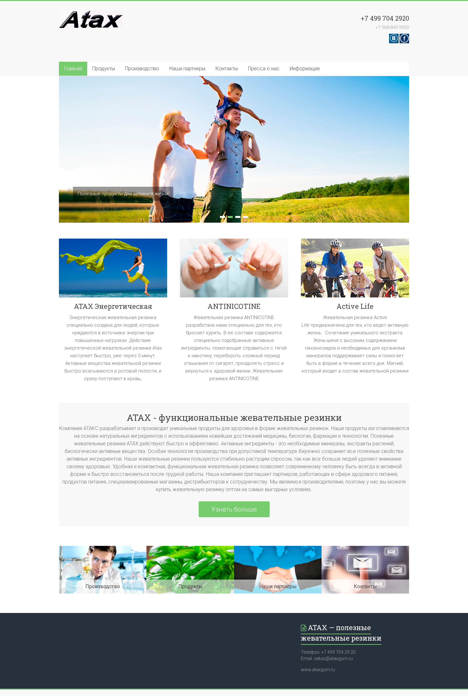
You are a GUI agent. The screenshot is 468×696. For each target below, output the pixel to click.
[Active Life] (355, 270)
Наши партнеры (187, 69)
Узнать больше (234, 509)
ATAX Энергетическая (113, 306)
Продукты (103, 69)
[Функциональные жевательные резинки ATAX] (91, 13)
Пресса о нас (264, 69)
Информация (305, 69)
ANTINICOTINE (234, 306)
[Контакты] (365, 549)
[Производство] (102, 549)
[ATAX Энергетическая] (113, 270)
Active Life (355, 306)
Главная (73, 69)
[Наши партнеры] (278, 549)
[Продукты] (190, 549)
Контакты (227, 69)
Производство (142, 69)
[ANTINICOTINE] (234, 270)
